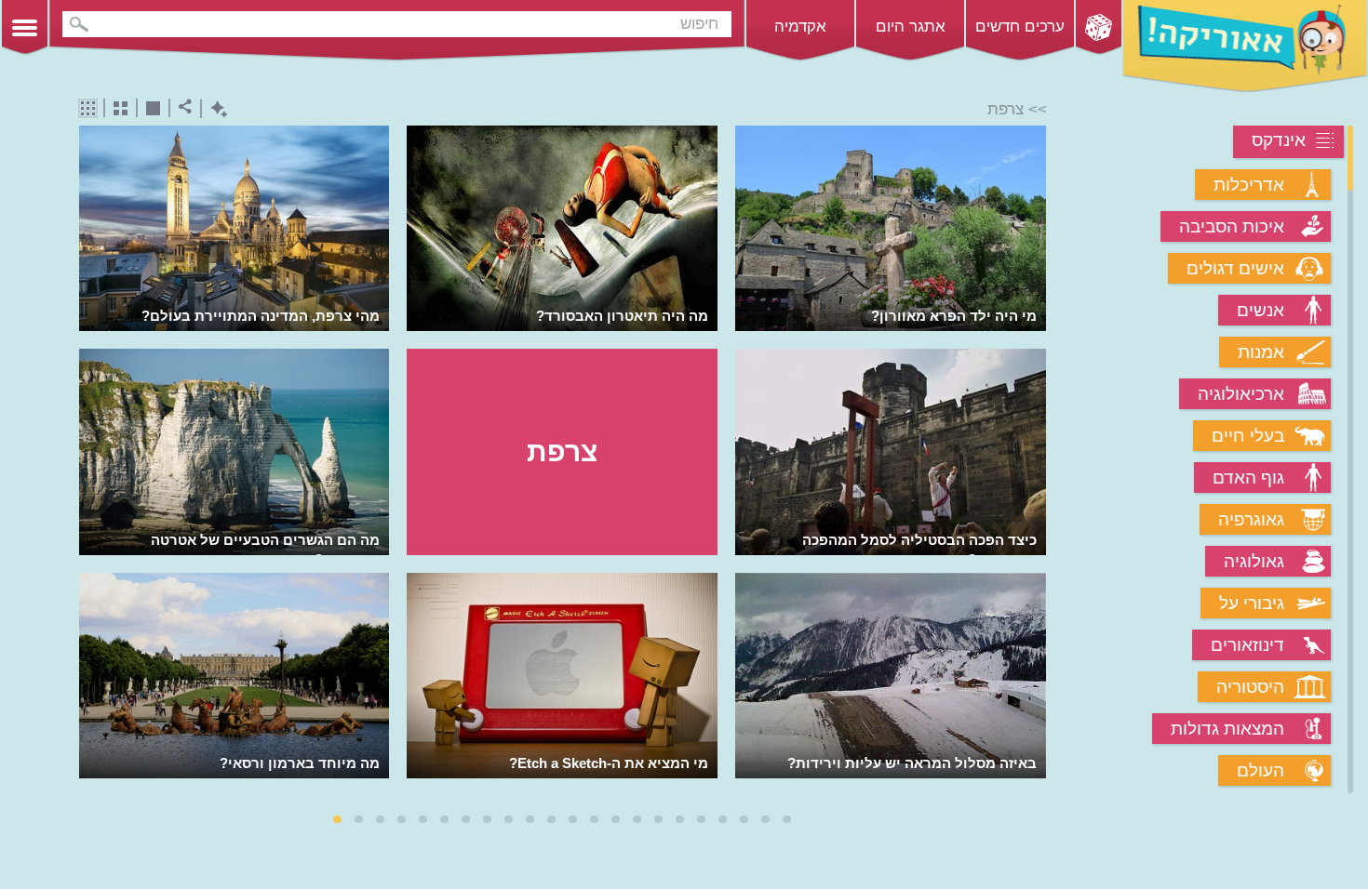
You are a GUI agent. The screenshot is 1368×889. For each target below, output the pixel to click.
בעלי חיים (1248, 435)
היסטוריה (1250, 687)
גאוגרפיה (1251, 519)
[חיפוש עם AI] (214, 109)
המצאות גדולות (1227, 728)
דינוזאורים (1247, 645)
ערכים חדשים (1020, 26)
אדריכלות (1249, 184)
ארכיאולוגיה (1241, 394)
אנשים (1260, 310)
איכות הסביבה (1231, 226)
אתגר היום (911, 26)
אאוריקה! (1245, 46)
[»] (1033, 460)
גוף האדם (1248, 477)
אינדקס (1279, 140)
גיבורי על (1251, 603)
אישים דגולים (1235, 268)
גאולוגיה (1254, 561)
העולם (1260, 770)
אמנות (1261, 352)
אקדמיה (800, 26)
